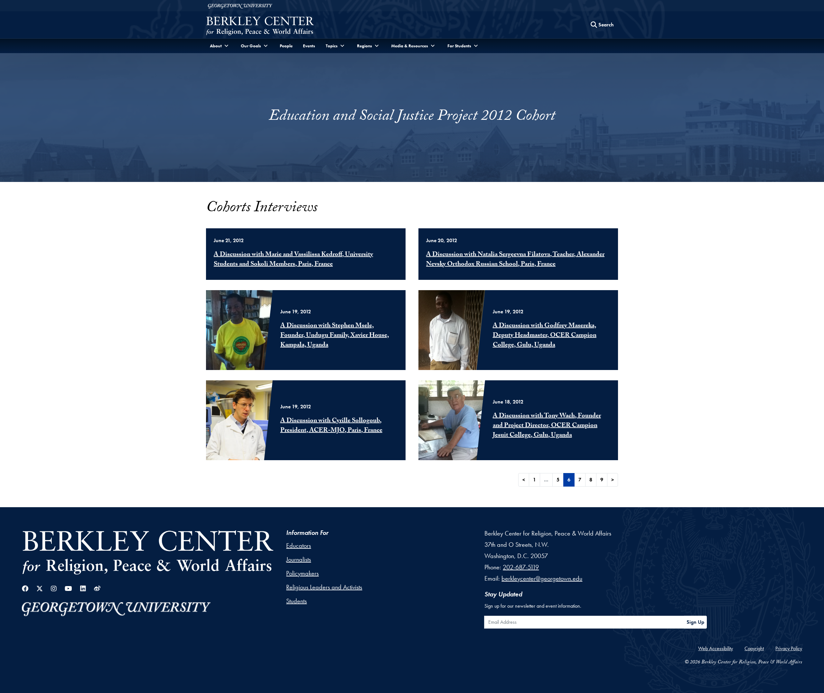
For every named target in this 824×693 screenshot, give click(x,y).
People (286, 46)
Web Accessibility (715, 648)
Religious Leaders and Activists (324, 587)
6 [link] (568, 479)
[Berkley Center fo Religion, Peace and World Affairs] (260, 26)
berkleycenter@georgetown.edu (541, 578)
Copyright (754, 648)
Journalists (298, 559)
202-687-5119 (521, 567)
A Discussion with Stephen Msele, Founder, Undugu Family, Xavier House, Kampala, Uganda (334, 336)
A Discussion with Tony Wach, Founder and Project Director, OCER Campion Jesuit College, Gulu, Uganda (547, 426)
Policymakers (302, 573)
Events (309, 46)
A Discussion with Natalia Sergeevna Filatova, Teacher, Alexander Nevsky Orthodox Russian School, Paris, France (515, 260)
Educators (298, 545)
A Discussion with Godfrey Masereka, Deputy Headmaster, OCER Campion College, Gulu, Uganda (544, 336)
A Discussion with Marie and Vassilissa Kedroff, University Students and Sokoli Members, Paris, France (293, 260)
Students (296, 601)
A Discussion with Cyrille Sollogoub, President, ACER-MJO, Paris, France (331, 426)
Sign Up (695, 622)
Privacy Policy (788, 648)
